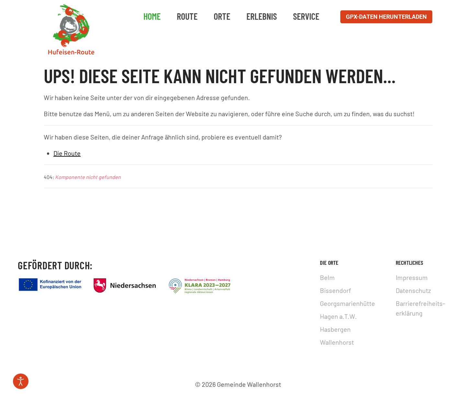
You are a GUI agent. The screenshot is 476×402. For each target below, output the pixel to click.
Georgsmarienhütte (347, 303)
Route (187, 16)
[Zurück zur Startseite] (71, 29)
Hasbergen (335, 329)
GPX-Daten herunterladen (386, 16)
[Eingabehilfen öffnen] (20, 381)
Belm (327, 277)
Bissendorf (335, 290)
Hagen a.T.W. (338, 316)
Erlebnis (261, 16)
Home (152, 16)
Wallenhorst (337, 342)
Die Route (67, 153)
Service (306, 16)
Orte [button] (222, 16)
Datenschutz (413, 290)
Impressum (412, 277)
